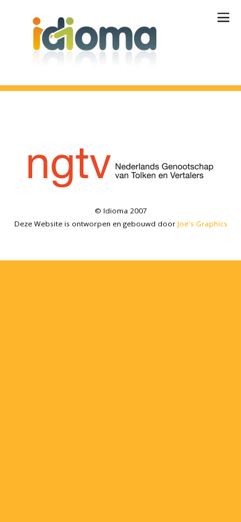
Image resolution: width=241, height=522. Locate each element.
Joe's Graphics (202, 223)
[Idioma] (99, 69)
